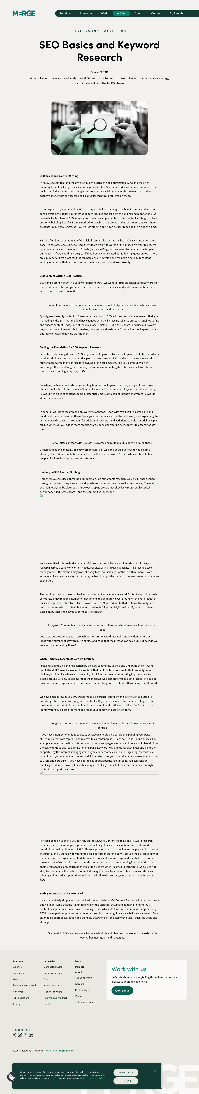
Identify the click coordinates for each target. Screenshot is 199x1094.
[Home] (23, 13)
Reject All (126, 1080)
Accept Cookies (126, 1072)
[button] (12, 1077)
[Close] (155, 1071)
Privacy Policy (98, 1078)
